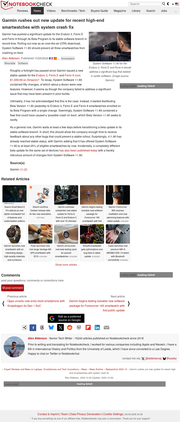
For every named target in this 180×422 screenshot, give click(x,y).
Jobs (164, 11)
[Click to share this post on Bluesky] (51, 327)
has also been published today (78, 150)
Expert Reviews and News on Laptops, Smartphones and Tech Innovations (41, 369)
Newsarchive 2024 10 (116, 369)
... (176, 11)
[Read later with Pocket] (79, 327)
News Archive (96, 369)
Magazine (120, 11)
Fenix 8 (69, 75)
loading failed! (128, 86)
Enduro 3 (41, 75)
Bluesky (171, 358)
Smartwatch (68, 58)
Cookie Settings (113, 414)
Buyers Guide (99, 11)
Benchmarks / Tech (73, 11)
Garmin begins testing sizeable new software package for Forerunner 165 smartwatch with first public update (97, 305)
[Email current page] (106, 327)
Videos (51, 11)
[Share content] (24, 327)
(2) (25, 169)
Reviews (22, 11)
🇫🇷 (51, 58)
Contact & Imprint (48, 414)
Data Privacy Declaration (85, 414)
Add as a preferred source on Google (69, 318)
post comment (14, 288)
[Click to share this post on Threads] (42, 327)
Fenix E (54, 75)
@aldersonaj (153, 358)
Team (64, 414)
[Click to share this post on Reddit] (69, 327)
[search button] (163, 4)
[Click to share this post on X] (60, 327)
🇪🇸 (55, 58)
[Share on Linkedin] (97, 327)
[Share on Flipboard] (88, 327)
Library (136, 11)
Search (150, 11)
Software (23, 63)
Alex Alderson (11, 58)
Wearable (9, 63)
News (37, 11)
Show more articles (66, 264)
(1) (21, 169)
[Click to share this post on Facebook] (33, 327)
